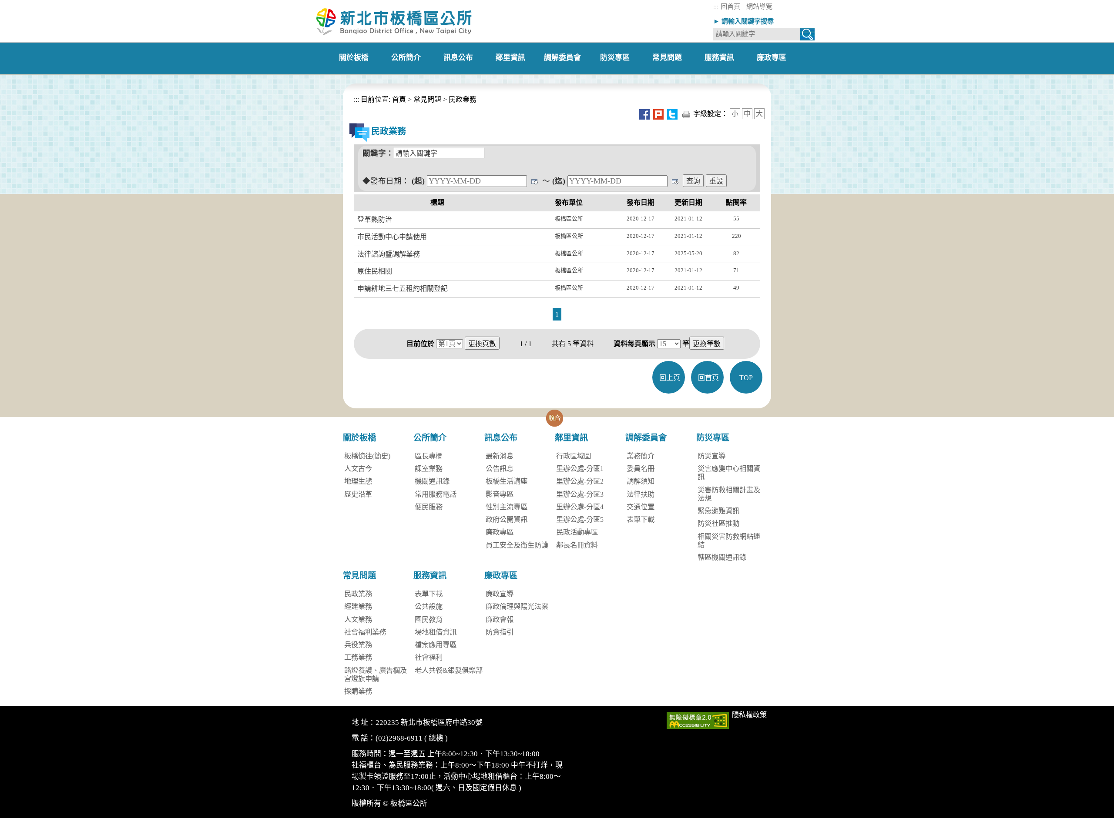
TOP (746, 377)
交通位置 (640, 507)
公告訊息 (499, 468)
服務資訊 (429, 575)
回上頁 (669, 377)
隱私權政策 (749, 714)
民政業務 (462, 99)
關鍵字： (378, 153)
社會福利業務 (365, 632)
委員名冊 (640, 468)
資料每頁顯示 (634, 343)
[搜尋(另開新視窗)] (807, 36)
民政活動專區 (577, 532)
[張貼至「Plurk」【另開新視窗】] (658, 113)
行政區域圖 (573, 456)
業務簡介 (640, 456)
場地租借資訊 (435, 632)
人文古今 (358, 468)
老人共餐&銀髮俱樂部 (449, 670)
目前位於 (420, 343)
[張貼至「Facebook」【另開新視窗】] (644, 113)
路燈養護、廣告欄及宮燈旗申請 (375, 674)
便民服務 (429, 507)
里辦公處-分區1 (580, 468)
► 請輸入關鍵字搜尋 (743, 21)
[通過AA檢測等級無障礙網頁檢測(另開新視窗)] (698, 719)
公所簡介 (429, 437)
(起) (418, 181)
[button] (555, 418)
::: (715, 6)
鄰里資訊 (571, 437)
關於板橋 (359, 437)
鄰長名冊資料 (577, 545)
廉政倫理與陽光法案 (517, 606)
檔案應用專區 (435, 645)
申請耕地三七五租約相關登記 (402, 288)
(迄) (558, 181)
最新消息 (499, 456)
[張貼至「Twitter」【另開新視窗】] (672, 113)
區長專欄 (429, 456)
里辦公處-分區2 (580, 481)
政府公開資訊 (506, 519)
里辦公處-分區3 (580, 494)
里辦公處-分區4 (580, 507)
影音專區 (499, 494)
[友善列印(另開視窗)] (686, 113)
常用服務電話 (435, 494)
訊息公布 (500, 437)
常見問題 (427, 99)
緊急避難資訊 (718, 511)
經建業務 (358, 606)
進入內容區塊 (21, 4)
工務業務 (358, 657)
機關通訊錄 (432, 481)
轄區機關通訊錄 (722, 557)
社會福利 (429, 657)
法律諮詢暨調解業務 (388, 254)
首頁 (398, 99)
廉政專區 (499, 532)
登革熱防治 (374, 219)
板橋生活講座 (506, 481)
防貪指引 (499, 632)
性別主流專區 (506, 507)
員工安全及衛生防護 (517, 545)
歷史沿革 (358, 494)
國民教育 (429, 619)
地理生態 (358, 481)
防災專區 (712, 437)
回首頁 (730, 6)
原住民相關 (374, 271)
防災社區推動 (718, 523)
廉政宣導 (499, 594)
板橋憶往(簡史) (367, 456)
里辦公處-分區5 (580, 519)
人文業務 (358, 619)
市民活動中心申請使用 (392, 236)
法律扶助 (640, 494)
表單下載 (640, 519)
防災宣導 (711, 456)
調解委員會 (646, 437)
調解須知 (640, 481)
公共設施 (429, 606)
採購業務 (358, 691)
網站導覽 (759, 6)
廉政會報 (499, 619)
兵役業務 (358, 645)
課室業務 (429, 468)
